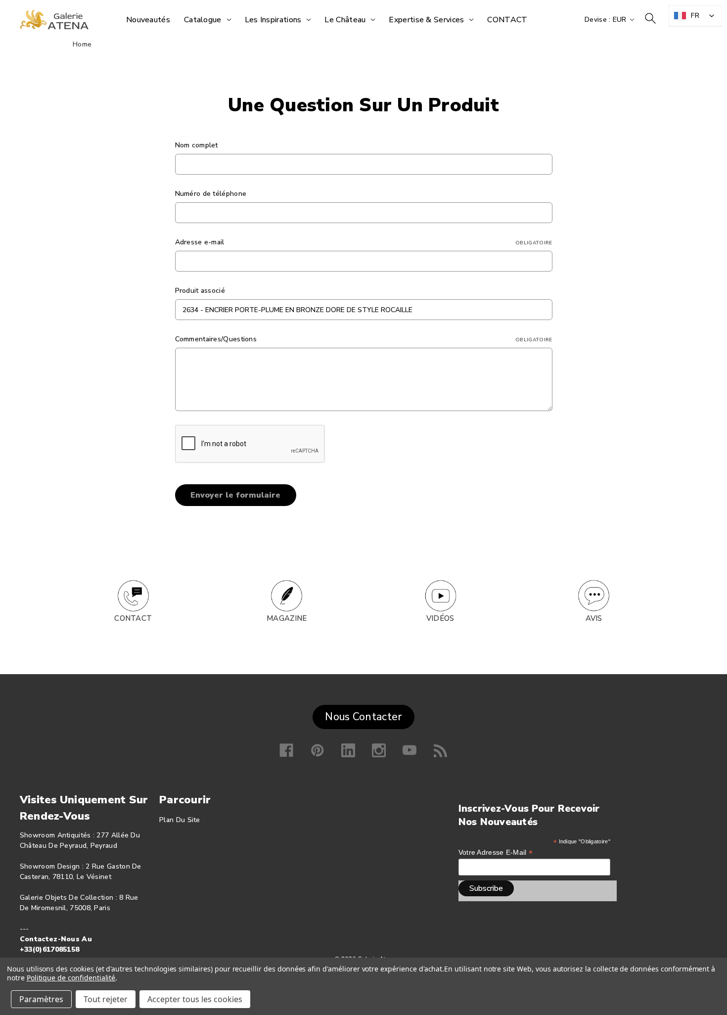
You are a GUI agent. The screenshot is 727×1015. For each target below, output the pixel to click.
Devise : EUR (607, 19)
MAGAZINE (287, 618)
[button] (133, 596)
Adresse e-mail (363, 242)
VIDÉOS (440, 618)
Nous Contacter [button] (363, 717)
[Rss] (441, 750)
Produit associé (200, 290)
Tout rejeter (106, 999)
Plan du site (179, 820)
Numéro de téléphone (211, 193)
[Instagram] (379, 750)
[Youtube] (409, 750)
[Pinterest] (317, 750)
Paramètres (41, 999)
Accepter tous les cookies (194, 999)
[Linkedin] (348, 750)
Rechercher (650, 18)
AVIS (594, 618)
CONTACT (133, 618)
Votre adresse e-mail (495, 852)
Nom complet (196, 145)
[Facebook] (286, 750)
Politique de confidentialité (71, 977)
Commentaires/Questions (363, 339)
